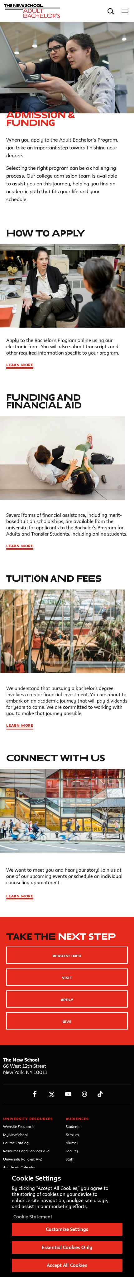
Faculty (72, 1151)
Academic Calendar (19, 1167)
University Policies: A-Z (22, 1159)
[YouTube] (68, 1094)
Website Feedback (18, 1126)
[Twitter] (51, 1094)
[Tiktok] (100, 1094)
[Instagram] (85, 1094)
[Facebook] (35, 1094)
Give (67, 1022)
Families (72, 1135)
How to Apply (45, 233)
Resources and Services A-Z (26, 1151)
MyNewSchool (15, 1135)
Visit (67, 978)
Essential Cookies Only (67, 1247)
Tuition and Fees (54, 578)
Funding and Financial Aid (44, 401)
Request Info (67, 956)
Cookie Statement (32, 1216)
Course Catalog (16, 1143)
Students (73, 1126)
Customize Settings (67, 1229)
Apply (67, 1000)
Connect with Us (55, 758)
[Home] (32, 11)
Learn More (19, 365)
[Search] (110, 11)
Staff (70, 1159)
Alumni (72, 1143)
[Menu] (124, 11)
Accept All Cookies (67, 1265)
